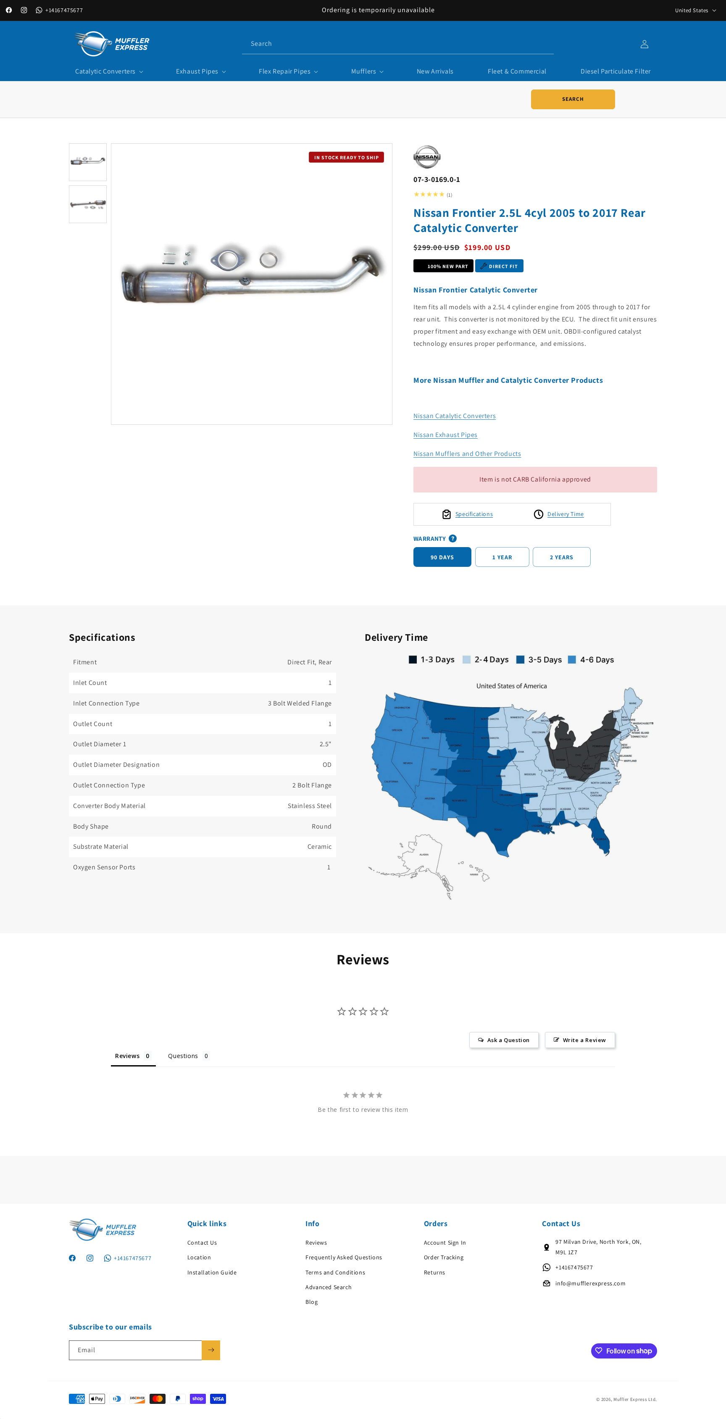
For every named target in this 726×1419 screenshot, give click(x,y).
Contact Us (202, 1242)
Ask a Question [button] (508, 1039)
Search (573, 99)
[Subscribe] (211, 1350)
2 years (561, 557)
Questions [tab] (183, 1055)
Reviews (316, 1242)
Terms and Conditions (335, 1272)
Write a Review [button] (584, 1039)
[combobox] (397, 43)
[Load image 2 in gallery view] (88, 204)
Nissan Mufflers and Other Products (467, 453)
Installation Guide (212, 1272)
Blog (311, 1302)
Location (199, 1257)
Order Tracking (443, 1257)
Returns (434, 1272)
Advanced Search (328, 1287)
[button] (108, 71)
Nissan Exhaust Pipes (445, 434)
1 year (502, 557)
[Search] (544, 43)
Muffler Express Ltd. (635, 1400)
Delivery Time (565, 514)
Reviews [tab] (127, 1055)
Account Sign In (445, 1242)
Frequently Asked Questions (343, 1257)
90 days (442, 557)
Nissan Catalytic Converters (454, 415)
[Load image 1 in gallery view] (88, 162)
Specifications (474, 514)
